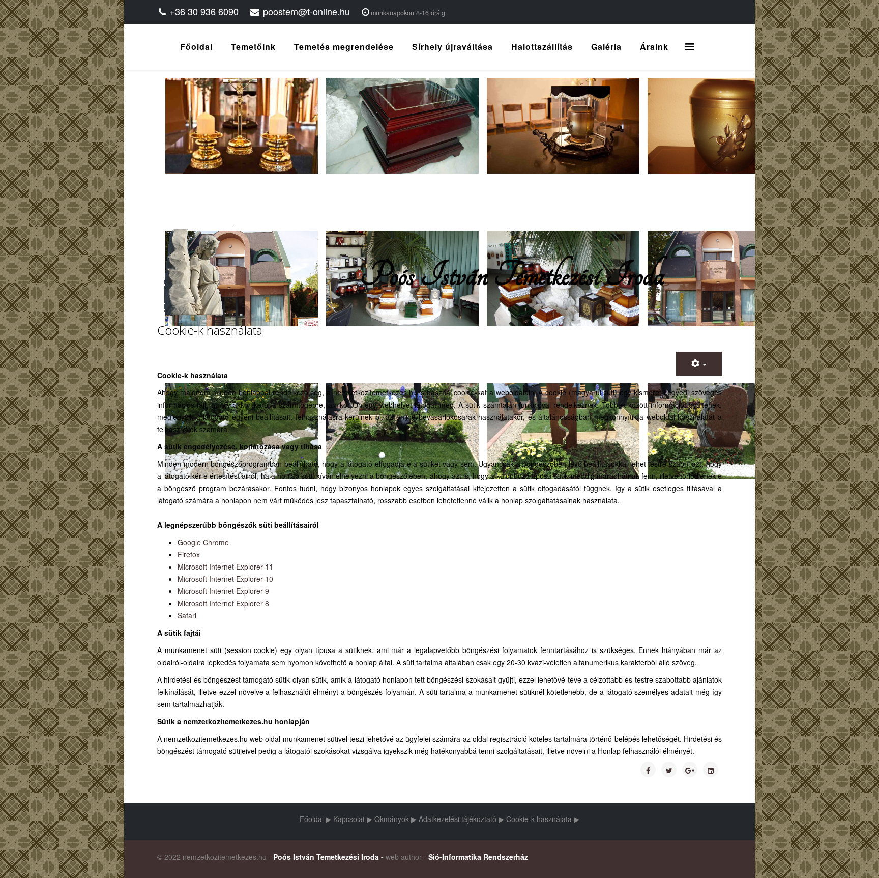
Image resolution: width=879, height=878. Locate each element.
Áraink (654, 46)
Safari (187, 615)
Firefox (189, 554)
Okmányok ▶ (395, 819)
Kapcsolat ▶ (352, 819)
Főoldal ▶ (315, 819)
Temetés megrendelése (344, 46)
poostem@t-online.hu (306, 11)
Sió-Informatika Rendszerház (478, 857)
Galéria (606, 46)
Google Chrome (203, 542)
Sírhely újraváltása (452, 46)
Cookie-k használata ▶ (542, 819)
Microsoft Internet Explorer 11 (225, 566)
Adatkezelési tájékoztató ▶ (461, 819)
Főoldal (196, 46)
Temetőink (253, 46)
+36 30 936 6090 (204, 11)
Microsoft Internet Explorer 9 (223, 591)
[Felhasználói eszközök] (699, 364)
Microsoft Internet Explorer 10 (225, 579)
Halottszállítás (542, 46)
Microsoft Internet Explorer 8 (223, 603)
